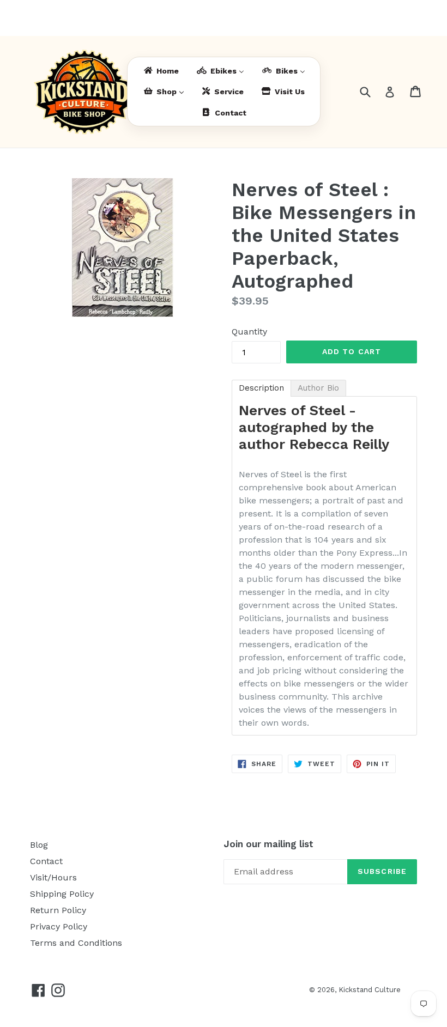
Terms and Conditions (76, 943)
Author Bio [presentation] (318, 388)
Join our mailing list (268, 843)
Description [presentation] (261, 388)
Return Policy (58, 910)
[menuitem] (160, 70)
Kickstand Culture (370, 990)
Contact (46, 861)
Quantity (249, 331)
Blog (39, 845)
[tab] (261, 388)
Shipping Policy (62, 894)
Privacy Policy (58, 926)
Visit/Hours (53, 877)
